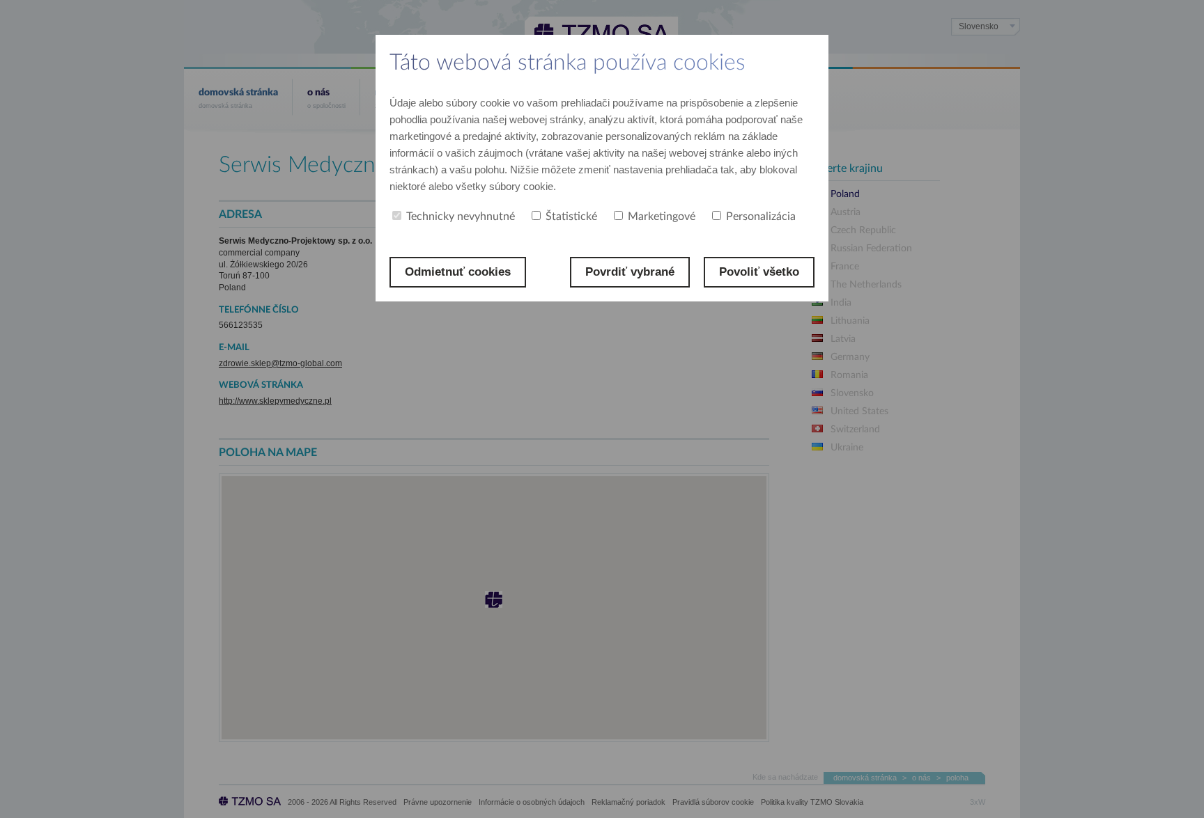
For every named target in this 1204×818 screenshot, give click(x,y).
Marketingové (661, 216)
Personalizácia (761, 216)
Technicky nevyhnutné (460, 216)
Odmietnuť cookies (458, 271)
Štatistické (571, 216)
